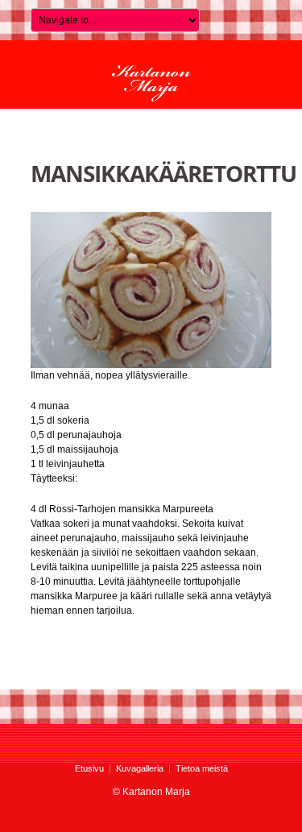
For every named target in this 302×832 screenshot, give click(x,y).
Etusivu (89, 768)
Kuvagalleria (139, 768)
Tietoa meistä (202, 768)
